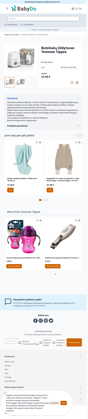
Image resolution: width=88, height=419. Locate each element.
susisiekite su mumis (21, 305)
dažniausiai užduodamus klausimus (38, 303)
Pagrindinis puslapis (12, 35)
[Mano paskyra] (73, 8)
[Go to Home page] (23, 8)
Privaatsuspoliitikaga (30, 344)
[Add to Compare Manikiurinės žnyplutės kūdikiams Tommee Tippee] (79, 220)
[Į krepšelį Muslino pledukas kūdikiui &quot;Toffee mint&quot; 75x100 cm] (10, 190)
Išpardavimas (10, 381)
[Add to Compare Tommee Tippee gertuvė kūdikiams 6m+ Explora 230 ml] (40, 220)
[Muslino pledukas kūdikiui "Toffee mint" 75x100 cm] (23, 159)
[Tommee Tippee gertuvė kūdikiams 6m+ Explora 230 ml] (24, 237)
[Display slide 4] (50, 274)
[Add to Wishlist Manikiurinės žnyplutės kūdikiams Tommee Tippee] (75, 220)
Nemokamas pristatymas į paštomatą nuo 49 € (42, 2)
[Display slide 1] (36, 274)
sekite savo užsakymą (62, 303)
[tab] (40, 200)
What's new (9, 362)
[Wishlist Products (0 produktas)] (76, 8)
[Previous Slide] (75, 135)
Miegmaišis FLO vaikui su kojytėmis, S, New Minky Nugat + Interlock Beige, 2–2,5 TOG (63, 179)
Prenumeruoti (74, 342)
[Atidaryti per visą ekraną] (21, 59)
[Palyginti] (77, 82)
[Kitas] (56, 274)
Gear (7, 373)
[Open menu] (7, 8)
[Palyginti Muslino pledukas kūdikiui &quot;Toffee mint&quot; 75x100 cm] (40, 142)
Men (6, 369)
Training (8, 377)
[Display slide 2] (41, 274)
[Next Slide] (80, 135)
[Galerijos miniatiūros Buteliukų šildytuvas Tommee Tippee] (15, 82)
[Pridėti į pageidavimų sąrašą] (72, 82)
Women (8, 365)
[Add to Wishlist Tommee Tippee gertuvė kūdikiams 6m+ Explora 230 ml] (37, 220)
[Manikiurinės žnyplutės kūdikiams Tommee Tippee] (62, 237)
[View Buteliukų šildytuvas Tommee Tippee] (10, 82)
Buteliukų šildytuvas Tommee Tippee (35, 35)
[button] (43, 357)
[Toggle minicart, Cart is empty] (80, 8)
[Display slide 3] (45, 274)
